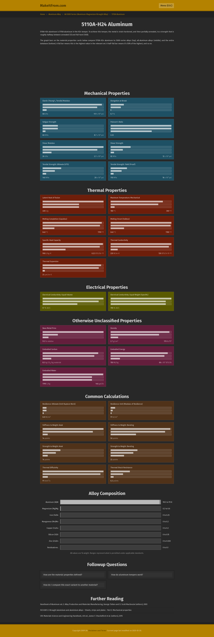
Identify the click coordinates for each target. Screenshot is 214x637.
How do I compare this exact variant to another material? (70, 585)
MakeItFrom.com (53, 6)
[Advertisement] (107, 68)
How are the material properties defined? (62, 575)
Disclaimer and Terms (97, 631)
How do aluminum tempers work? (127, 575)
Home (42, 14)
